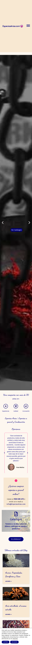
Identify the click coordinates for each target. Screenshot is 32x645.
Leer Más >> (8, 581)
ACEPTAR (5, 642)
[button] (2, 222)
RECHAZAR (14, 642)
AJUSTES (15, 638)
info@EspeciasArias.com (16, 504)
